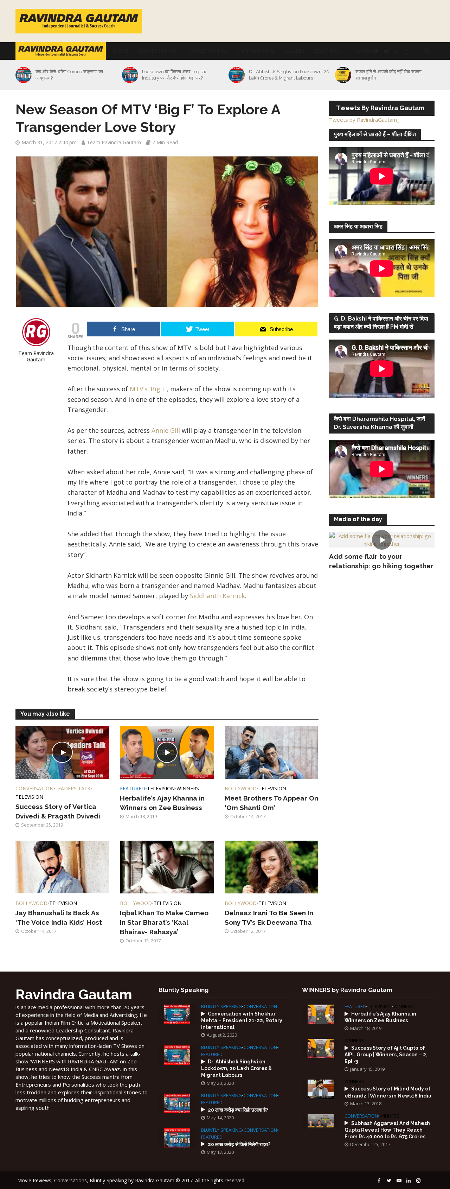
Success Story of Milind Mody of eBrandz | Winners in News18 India (388, 1092)
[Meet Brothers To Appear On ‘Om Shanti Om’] (272, 751)
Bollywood (241, 788)
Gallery (294, 51)
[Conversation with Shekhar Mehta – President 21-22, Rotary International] (177, 1013)
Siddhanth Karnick (217, 596)
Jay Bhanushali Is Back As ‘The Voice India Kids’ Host (58, 917)
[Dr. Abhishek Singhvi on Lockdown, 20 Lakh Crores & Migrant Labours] (236, 75)
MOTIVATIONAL (256, 51)
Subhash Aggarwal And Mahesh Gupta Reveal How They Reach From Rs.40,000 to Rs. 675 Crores (387, 1129)
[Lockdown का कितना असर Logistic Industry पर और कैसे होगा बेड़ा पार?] (129, 75)
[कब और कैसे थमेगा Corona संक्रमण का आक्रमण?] (22, 75)
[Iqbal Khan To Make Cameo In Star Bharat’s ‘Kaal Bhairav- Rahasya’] (167, 866)
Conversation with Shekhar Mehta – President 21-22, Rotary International (241, 1020)
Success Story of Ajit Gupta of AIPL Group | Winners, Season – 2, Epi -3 (386, 1054)
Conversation (157, 51)
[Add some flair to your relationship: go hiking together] (382, 539)
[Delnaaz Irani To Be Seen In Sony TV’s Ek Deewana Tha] (272, 866)
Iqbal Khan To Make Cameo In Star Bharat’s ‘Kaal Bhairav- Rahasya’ (164, 922)
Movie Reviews (209, 51)
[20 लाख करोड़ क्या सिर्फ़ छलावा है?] (177, 1102)
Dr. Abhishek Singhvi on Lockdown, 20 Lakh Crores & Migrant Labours (289, 75)
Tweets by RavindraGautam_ (364, 119)
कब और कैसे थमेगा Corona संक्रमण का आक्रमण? (69, 75)
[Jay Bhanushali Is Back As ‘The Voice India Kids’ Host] (62, 866)
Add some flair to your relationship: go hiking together (381, 561)
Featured (132, 788)
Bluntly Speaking (221, 1007)
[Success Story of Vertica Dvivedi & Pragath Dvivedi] (62, 751)
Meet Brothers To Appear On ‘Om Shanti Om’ (271, 802)
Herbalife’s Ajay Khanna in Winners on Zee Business (162, 802)
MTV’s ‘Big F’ (148, 389)
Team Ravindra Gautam (114, 142)
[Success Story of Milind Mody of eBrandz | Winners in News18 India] (321, 1088)
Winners (187, 788)
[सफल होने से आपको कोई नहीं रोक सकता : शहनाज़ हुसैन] (342, 75)
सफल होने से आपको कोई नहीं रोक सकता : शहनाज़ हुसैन (389, 75)
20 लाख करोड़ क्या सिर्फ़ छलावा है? (238, 1110)
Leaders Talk (72, 788)
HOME (121, 51)
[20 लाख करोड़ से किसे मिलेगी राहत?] (177, 1136)
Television (29, 796)
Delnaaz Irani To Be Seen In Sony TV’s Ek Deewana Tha (269, 917)
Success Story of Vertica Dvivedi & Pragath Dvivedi (57, 811)
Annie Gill (167, 430)
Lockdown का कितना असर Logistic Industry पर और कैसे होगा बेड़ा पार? (174, 75)
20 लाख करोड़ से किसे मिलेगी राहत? (239, 1144)
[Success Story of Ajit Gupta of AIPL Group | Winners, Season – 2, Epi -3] (321, 1047)
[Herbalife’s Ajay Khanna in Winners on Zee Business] (167, 751)
